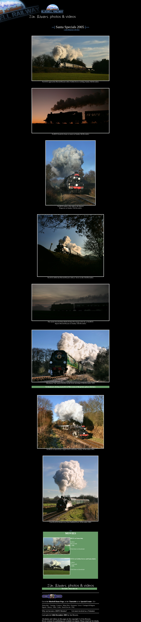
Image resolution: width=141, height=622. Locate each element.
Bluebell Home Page (56, 601)
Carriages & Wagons (89, 605)
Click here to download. (77, 549)
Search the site (66, 607)
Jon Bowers (74, 615)
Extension (74, 605)
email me (88, 621)
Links (59, 607)
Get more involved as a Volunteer (83, 611)
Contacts (59, 605)
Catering (52, 605)
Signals (44, 607)
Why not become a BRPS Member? (54, 611)
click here (92, 387)
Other (54, 607)
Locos (80, 605)
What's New (66, 605)
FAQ (73, 607)
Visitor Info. (45, 605)
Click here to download (77, 569)
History (49, 607)
